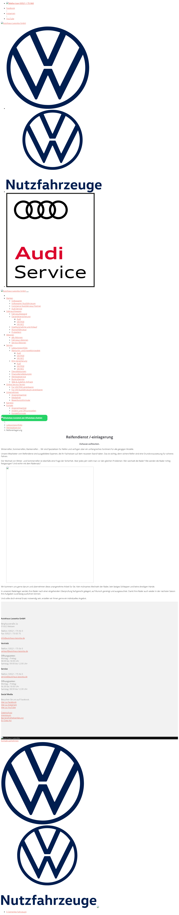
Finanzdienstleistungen (22, 374)
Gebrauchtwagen (13, 311)
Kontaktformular (19, 413)
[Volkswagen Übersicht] (48, 108)
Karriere (9, 402)
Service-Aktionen (19, 342)
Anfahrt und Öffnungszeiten (24, 410)
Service (9, 345)
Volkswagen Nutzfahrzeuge (24, 303)
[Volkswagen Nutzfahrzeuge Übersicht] (54, 191)
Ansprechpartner (19, 395)
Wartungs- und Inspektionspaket (26, 350)
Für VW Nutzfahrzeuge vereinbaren (27, 389)
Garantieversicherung (21, 316)
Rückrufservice (18, 379)
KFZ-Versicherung (19, 361)
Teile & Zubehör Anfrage (22, 381)
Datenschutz (6, 712)
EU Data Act (6, 720)
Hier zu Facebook (8, 702)
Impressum (6, 715)
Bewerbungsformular (21, 400)
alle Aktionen (17, 337)
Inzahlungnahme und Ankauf (24, 327)
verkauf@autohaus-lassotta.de (14, 651)
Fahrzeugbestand (19, 313)
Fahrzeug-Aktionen (20, 340)
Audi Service (17, 308)
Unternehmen (12, 392)
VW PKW (20, 321)
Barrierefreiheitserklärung (12, 717)
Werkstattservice (19, 376)
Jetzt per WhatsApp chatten (29, 418)
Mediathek (16, 397)
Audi (19, 319)
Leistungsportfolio (20, 347)
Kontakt (9, 405)
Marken (9, 298)
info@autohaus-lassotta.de (13, 638)
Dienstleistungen (19, 371)
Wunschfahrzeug (19, 329)
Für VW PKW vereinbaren (23, 387)
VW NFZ (20, 324)
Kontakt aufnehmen (10, 740)
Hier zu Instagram (9, 704)
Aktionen (10, 334)
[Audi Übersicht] (50, 286)
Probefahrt (16, 332)
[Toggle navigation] (27, 291)
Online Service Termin (15, 384)
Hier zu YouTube (8, 707)
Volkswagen (17, 300)
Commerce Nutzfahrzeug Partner (26, 306)
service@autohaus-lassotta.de (14, 676)
